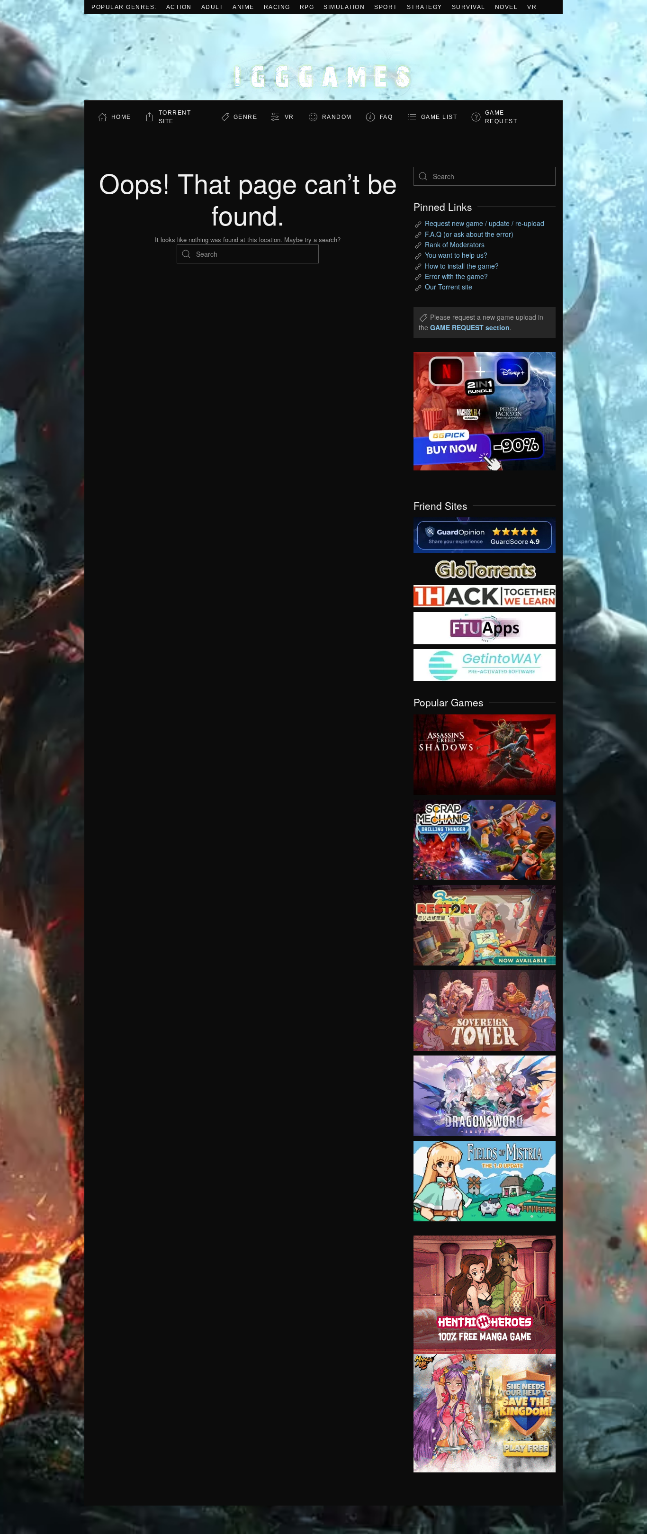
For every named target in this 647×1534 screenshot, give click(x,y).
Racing (277, 7)
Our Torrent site (448, 286)
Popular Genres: (124, 7)
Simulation (344, 7)
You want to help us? (456, 255)
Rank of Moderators (455, 244)
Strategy (424, 7)
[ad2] (480, 1295)
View (484, 752)
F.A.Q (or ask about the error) (469, 234)
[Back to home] (323, 57)
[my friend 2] (484, 568)
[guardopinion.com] (484, 534)
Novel (506, 7)
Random (337, 117)
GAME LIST (439, 117)
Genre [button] (246, 117)
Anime (243, 7)
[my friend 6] (484, 627)
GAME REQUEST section (470, 327)
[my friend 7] (484, 664)
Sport (385, 7)
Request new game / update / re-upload (484, 223)
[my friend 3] (484, 595)
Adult (212, 7)
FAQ (386, 117)
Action (179, 7)
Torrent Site (175, 117)
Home (121, 117)
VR (532, 7)
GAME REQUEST (501, 117)
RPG (307, 7)
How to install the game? (462, 266)
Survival (468, 7)
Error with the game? (456, 276)
